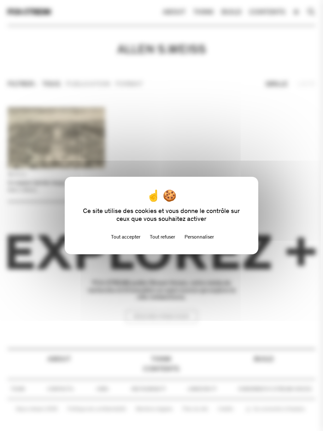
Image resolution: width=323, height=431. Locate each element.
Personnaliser (199, 237)
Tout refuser (162, 237)
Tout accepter (125, 237)
